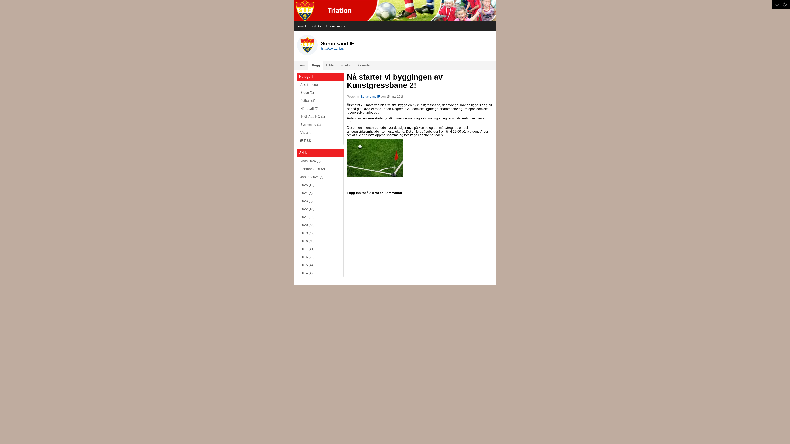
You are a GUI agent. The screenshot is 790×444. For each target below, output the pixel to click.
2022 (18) (307, 209)
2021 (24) (307, 217)
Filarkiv (346, 65)
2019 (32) (307, 233)
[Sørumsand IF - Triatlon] (395, 10)
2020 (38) (307, 225)
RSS (307, 140)
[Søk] (777, 4)
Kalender (364, 65)
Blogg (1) (307, 92)
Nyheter (316, 26)
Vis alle (305, 132)
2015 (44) (307, 265)
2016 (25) (307, 257)
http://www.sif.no (333, 48)
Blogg (315, 65)
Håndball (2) (309, 108)
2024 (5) (306, 193)
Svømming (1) (310, 124)
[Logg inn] (784, 4)
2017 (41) (307, 249)
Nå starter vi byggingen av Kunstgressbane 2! (395, 81)
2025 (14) (307, 185)
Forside (302, 26)
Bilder (330, 65)
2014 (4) (306, 273)
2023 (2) (306, 201)
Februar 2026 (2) (312, 169)
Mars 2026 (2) (310, 161)
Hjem (301, 65)
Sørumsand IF (370, 96)
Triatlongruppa (335, 26)
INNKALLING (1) (312, 116)
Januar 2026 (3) (311, 177)
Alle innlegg (309, 84)
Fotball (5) (307, 100)
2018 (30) (307, 241)
